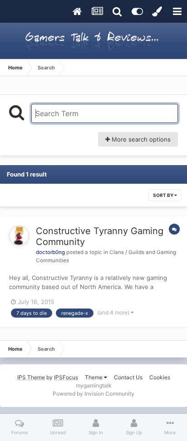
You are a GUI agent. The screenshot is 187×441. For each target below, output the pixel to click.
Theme (94, 377)
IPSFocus (66, 377)
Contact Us (128, 377)
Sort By (163, 195)
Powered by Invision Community (93, 393)
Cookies (159, 377)
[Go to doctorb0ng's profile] (19, 235)
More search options (140, 139)
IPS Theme (31, 377)
